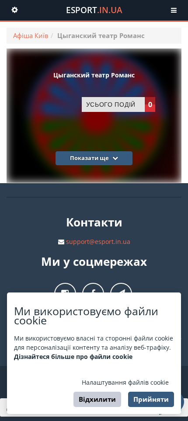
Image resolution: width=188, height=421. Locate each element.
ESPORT (94, 10)
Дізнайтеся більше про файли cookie (73, 356)
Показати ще (90, 158)
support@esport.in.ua (98, 241)
